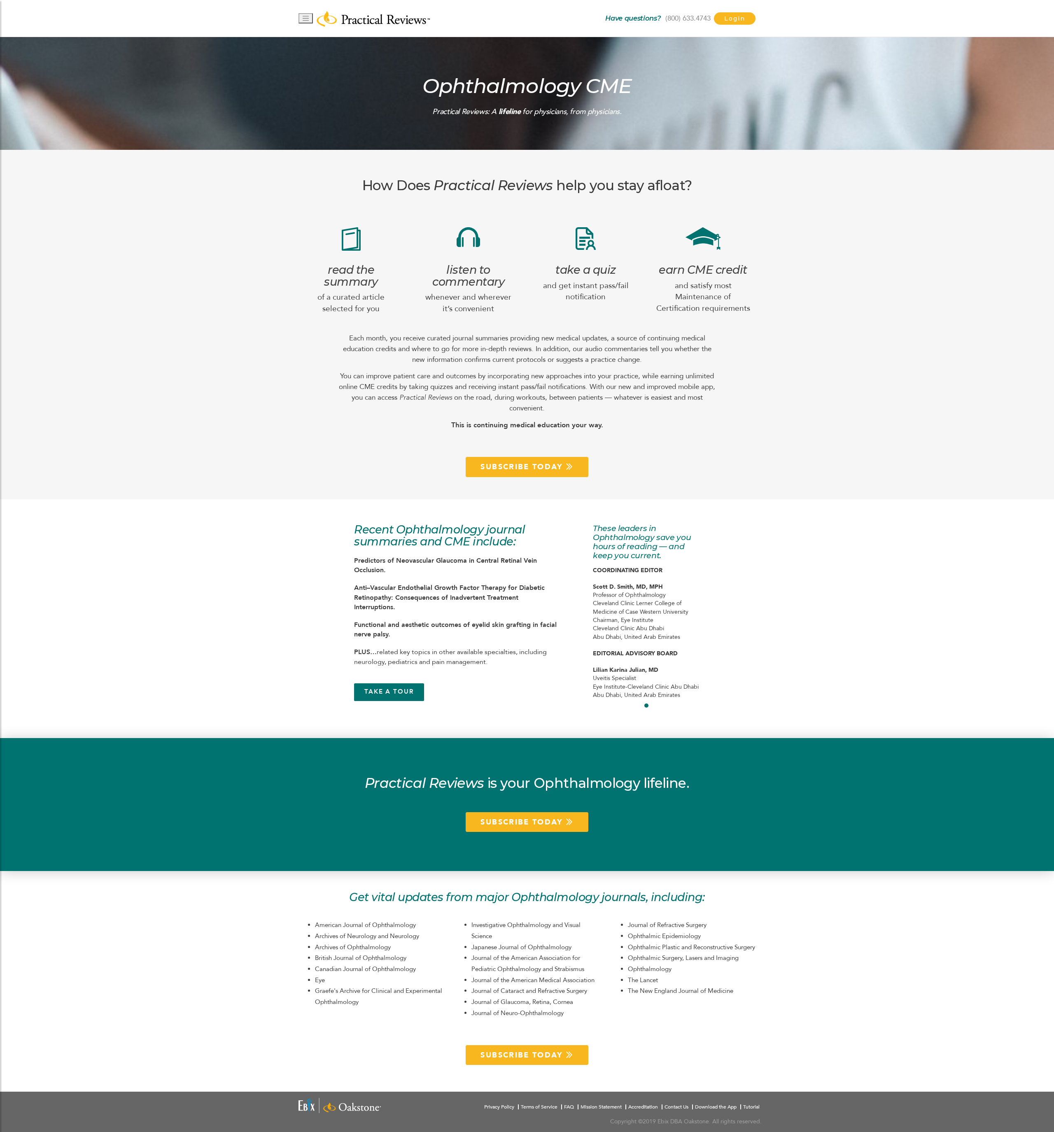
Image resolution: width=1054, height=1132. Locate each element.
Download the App (716, 1107)
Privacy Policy (499, 1107)
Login (734, 18)
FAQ (569, 1107)
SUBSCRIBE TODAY (523, 467)
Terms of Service (539, 1107)
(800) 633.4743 (688, 18)
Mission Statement (601, 1107)
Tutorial (751, 1107)
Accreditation (643, 1107)
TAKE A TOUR (389, 691)
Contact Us (676, 1107)
